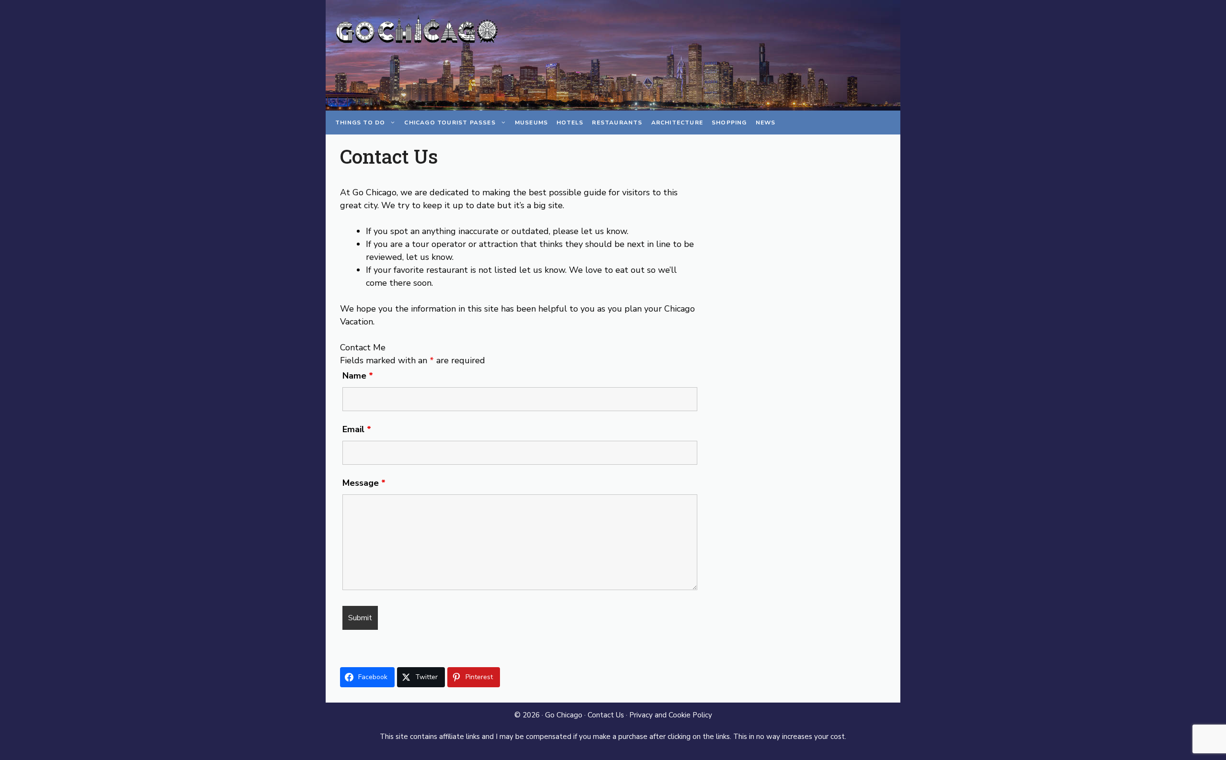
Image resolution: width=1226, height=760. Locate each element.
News (766, 122)
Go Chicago (563, 715)
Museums (531, 122)
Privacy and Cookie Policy (670, 715)
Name (357, 375)
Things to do (360, 122)
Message (364, 483)
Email (356, 429)
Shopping (729, 122)
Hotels (569, 122)
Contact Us (606, 715)
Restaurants (617, 122)
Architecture (677, 122)
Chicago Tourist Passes (449, 122)
